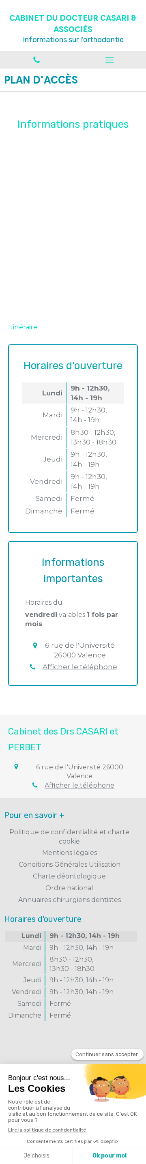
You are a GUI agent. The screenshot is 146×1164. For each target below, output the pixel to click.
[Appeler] (36, 60)
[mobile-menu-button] (109, 60)
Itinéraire (22, 327)
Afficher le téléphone (80, 667)
